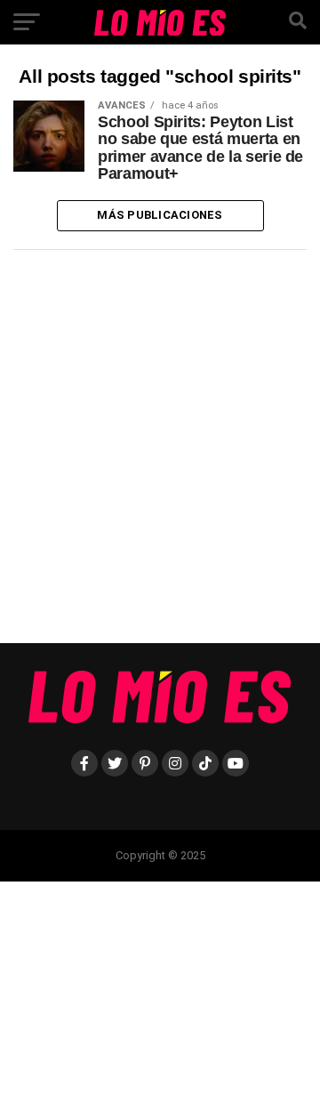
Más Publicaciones (159, 214)
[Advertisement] (160, 454)
